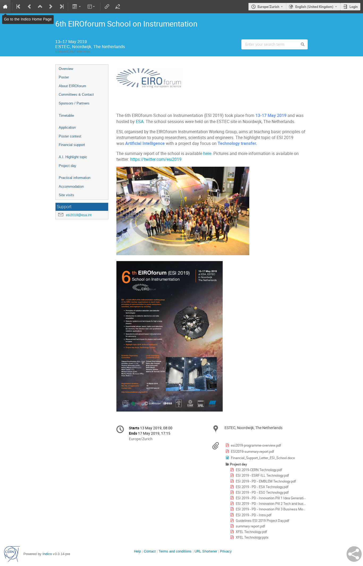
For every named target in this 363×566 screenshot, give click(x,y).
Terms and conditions (175, 551)
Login (353, 6)
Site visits (66, 195)
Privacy (226, 551)
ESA (139, 121)
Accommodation (71, 186)
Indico (47, 554)
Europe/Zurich (268, 6)
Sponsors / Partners (74, 103)
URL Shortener (206, 551)
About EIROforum (72, 86)
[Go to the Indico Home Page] (5, 6)
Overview (66, 69)
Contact (150, 551)
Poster (64, 77)
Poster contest (70, 136)
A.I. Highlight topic (73, 157)
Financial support (72, 145)
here (207, 153)
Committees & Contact (76, 95)
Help (137, 551)
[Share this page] (354, 554)
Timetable (66, 116)
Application (67, 127)
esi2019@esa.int (79, 215)
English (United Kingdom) (314, 6)
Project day (67, 166)
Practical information (74, 178)
